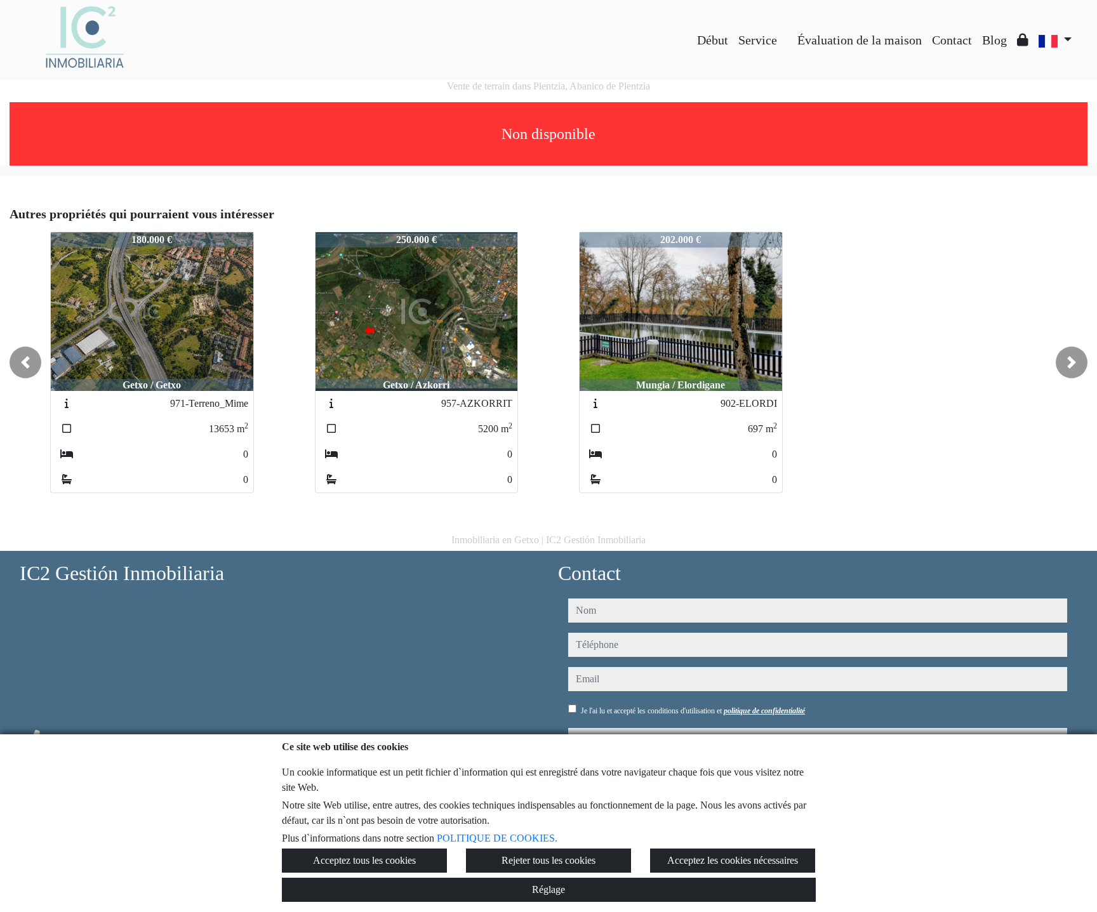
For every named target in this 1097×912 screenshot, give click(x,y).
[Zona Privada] (1023, 40)
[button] (25, 362)
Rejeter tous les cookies (548, 860)
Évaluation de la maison (859, 40)
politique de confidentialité (764, 710)
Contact (952, 40)
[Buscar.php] (787, 30)
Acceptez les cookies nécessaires (732, 860)
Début (712, 40)
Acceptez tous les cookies (364, 860)
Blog (994, 40)
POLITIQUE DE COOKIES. (497, 838)
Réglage (548, 889)
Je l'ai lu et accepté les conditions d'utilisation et (693, 710)
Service (757, 40)
